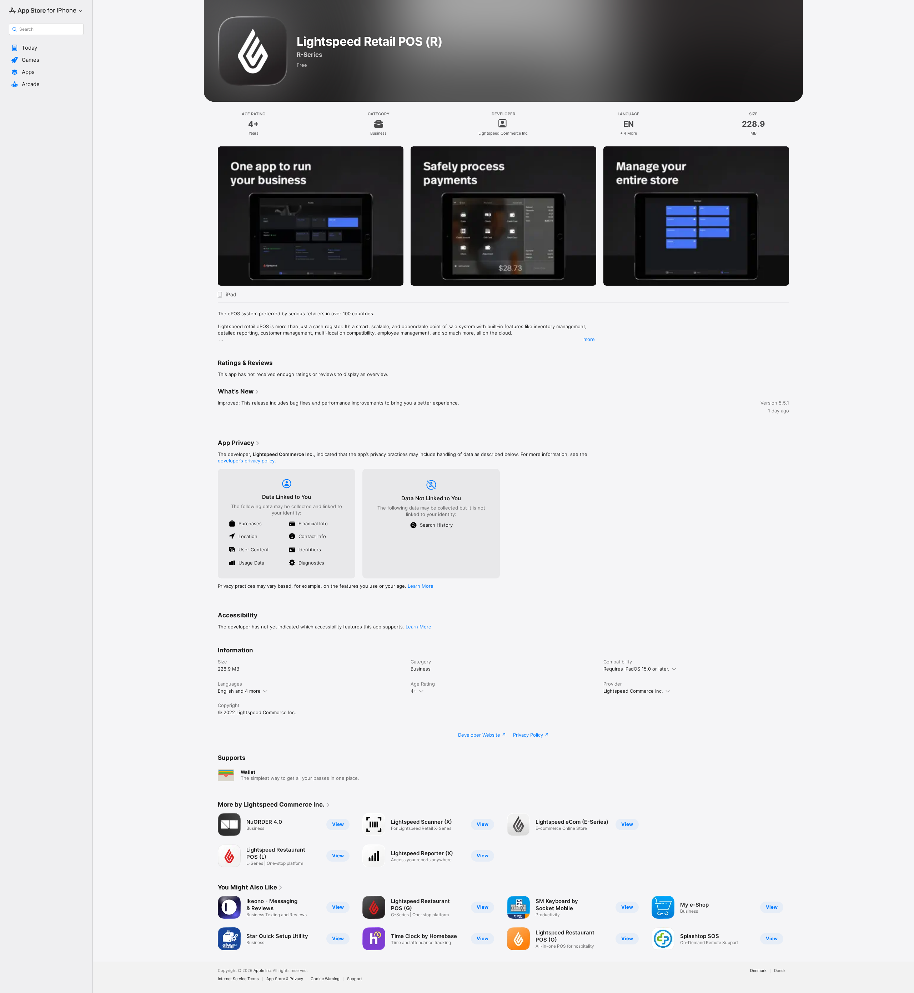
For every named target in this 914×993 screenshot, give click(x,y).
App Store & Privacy (284, 979)
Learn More (420, 586)
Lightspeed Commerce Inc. (633, 691)
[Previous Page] (211, 216)
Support (354, 979)
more (589, 339)
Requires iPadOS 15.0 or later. (636, 669)
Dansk (779, 971)
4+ (414, 691)
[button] (46, 47)
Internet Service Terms (238, 979)
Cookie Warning (325, 979)
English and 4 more (239, 691)
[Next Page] (796, 216)
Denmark (758, 971)
